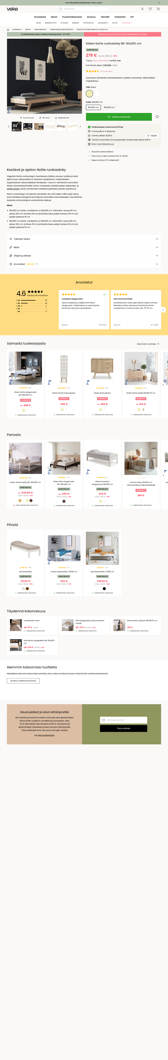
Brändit (75, 23)
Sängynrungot (40, 29)
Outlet (115, 23)
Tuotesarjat (88, 23)
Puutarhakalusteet (72, 17)
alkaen (104, 65)
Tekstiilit (105, 17)
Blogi (38, 23)
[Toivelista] (150, 8)
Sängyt (28, 29)
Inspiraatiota (51, 23)
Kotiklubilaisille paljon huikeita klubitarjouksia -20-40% (45, 34)
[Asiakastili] (142, 8)
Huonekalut (40, 17)
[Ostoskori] (158, 8)
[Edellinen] (12, 76)
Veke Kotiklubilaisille (101, 60)
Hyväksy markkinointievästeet (23, 681)
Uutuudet (64, 23)
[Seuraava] (77, 76)
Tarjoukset (127, 23)
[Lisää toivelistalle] (157, 117)
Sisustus (91, 17)
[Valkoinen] (97, 93)
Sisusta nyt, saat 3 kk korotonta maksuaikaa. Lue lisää (122, 34)
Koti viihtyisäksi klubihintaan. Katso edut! (83, 2)
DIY (132, 17)
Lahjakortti (103, 23)
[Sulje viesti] (159, 3)
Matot (54, 17)
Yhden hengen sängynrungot (61, 29)
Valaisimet (120, 17)
